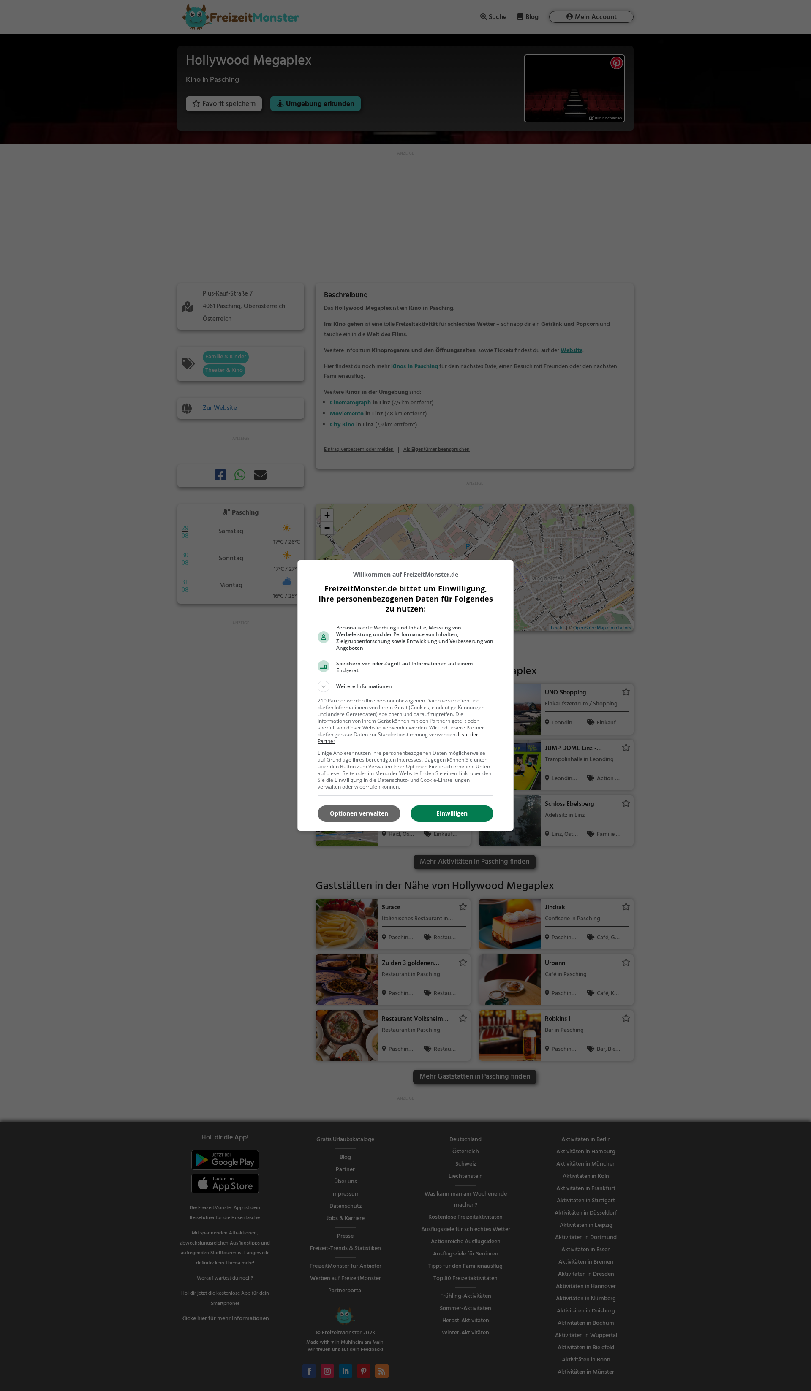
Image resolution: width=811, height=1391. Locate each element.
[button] (405, 686)
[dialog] (405, 695)
